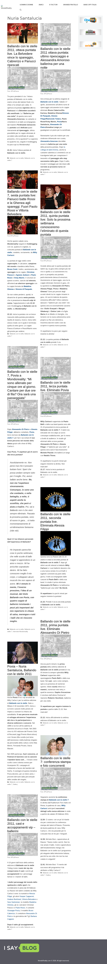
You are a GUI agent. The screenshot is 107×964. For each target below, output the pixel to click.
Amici (41, 4)
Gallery (15, 784)
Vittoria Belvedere (29, 899)
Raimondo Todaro (53, 119)
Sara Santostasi (13, 902)
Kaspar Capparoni (27, 896)
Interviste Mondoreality (20, 631)
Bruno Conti (12, 269)
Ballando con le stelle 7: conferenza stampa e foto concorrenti (55, 761)
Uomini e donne (26, 4)
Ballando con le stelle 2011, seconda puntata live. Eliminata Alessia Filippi (55, 521)
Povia (59, 122)
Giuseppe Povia (13, 911)
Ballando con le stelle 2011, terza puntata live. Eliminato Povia (55, 386)
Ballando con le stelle (17, 158)
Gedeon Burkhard (14, 899)
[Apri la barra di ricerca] (20, 10)
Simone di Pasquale (24, 289)
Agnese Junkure (22, 275)
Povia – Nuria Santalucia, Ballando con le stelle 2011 (21, 670)
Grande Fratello (70, 4)
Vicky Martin (19, 278)
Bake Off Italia (90, 4)
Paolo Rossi (20, 908)
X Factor (53, 4)
